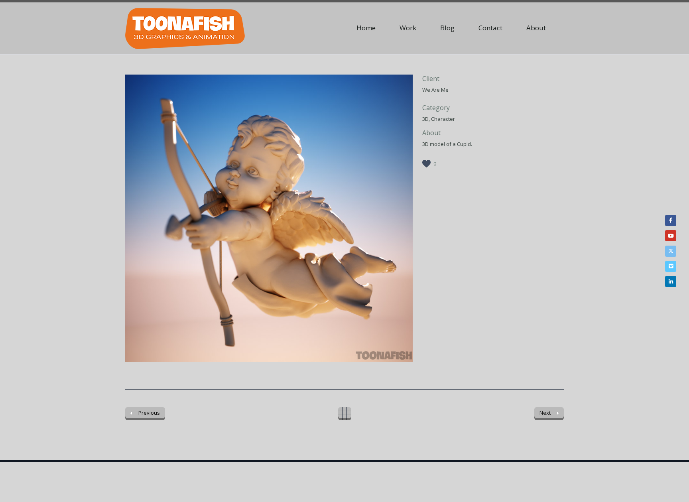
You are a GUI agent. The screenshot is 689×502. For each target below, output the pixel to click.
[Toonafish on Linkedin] (670, 281)
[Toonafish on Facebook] (670, 220)
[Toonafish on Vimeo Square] (670, 266)
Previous (141, 219)
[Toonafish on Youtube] (670, 235)
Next (397, 219)
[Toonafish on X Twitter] (670, 251)
